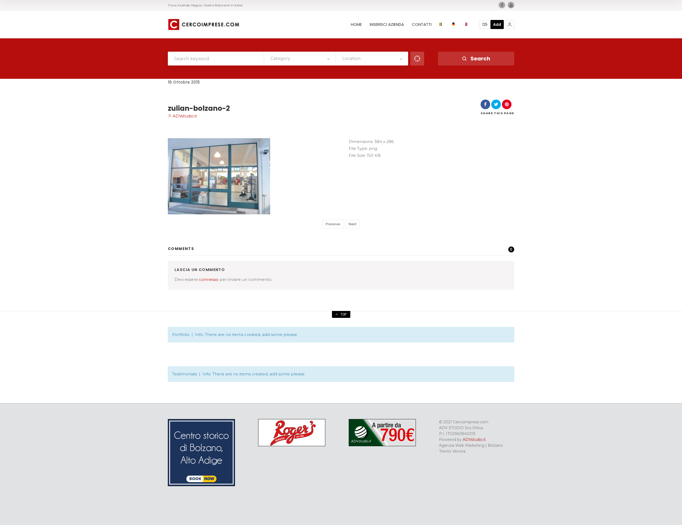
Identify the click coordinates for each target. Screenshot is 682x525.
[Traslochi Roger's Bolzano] (291, 444)
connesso (208, 279)
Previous (333, 224)
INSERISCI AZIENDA (387, 24)
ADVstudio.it (184, 115)
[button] (509, 24)
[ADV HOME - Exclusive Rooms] (201, 484)
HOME (356, 24)
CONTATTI (422, 24)
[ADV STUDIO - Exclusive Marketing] (382, 444)
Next (352, 224)
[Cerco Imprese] (203, 24)
